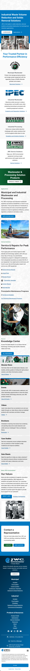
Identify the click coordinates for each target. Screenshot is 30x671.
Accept (15, 665)
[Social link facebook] (8, 631)
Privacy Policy (18, 668)
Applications (16, 32)
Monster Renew (6, 277)
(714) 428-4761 (19, 637)
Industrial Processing (15, 127)
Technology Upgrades (10, 280)
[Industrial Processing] (15, 119)
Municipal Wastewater (15, 73)
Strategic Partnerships (19, 496)
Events (3, 387)
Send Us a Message (16, 641)
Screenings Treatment (15, 588)
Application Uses (8, 216)
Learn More (6, 32)
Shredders (15, 603)
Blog (15, 626)
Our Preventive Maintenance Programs (11, 298)
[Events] (14, 382)
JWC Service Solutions (15, 151)
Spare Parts (6, 273)
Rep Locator (19, 545)
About (15, 624)
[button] (27, 650)
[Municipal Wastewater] (15, 65)
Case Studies (6, 439)
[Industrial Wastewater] (15, 92)
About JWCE (6, 496)
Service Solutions (15, 163)
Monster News (6, 365)
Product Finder (14, 181)
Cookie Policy (11, 668)
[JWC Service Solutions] (15, 144)
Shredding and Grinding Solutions (15, 136)
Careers (15, 628)
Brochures (5, 421)
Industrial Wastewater (15, 100)
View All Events (5, 399)
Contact (8, 545)
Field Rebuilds (6, 287)
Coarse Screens (15, 586)
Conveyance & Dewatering (15, 607)
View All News (5, 374)
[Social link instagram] (15, 631)
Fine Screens (15, 584)
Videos (3, 405)
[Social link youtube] (21, 631)
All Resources (7, 353)
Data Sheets (5, 454)
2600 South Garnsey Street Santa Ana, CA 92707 (16, 645)
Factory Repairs (6, 284)
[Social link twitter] (12, 631)
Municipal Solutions (15, 84)
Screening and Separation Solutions (15, 111)
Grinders (15, 582)
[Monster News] (14, 359)
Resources (15, 622)
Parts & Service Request (8, 269)
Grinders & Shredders (8, 295)
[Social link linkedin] (17, 631)
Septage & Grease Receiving (15, 590)
